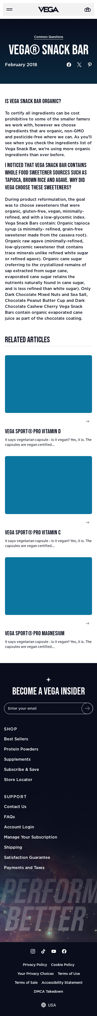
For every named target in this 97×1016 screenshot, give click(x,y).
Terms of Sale (26, 982)
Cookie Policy (62, 964)
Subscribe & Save (21, 769)
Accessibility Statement (62, 982)
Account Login (19, 827)
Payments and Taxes (24, 867)
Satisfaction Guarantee (27, 857)
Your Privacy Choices (35, 973)
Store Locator (18, 779)
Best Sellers (16, 739)
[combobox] (48, 1005)
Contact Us (15, 806)
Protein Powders (21, 749)
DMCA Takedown (48, 991)
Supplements (17, 759)
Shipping (13, 847)
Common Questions (48, 36)
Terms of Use (69, 973)
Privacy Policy (35, 964)
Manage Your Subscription (30, 837)
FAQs (9, 816)
